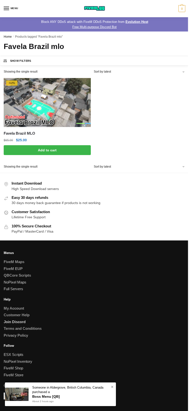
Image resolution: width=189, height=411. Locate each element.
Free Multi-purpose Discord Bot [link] (94, 27)
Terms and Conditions (23, 328)
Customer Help (17, 315)
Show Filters (20, 60)
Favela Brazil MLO (19, 133)
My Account (14, 308)
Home (8, 36)
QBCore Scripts (17, 275)
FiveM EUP (13, 269)
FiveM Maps (14, 262)
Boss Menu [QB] (46, 396)
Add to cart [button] (47, 150)
